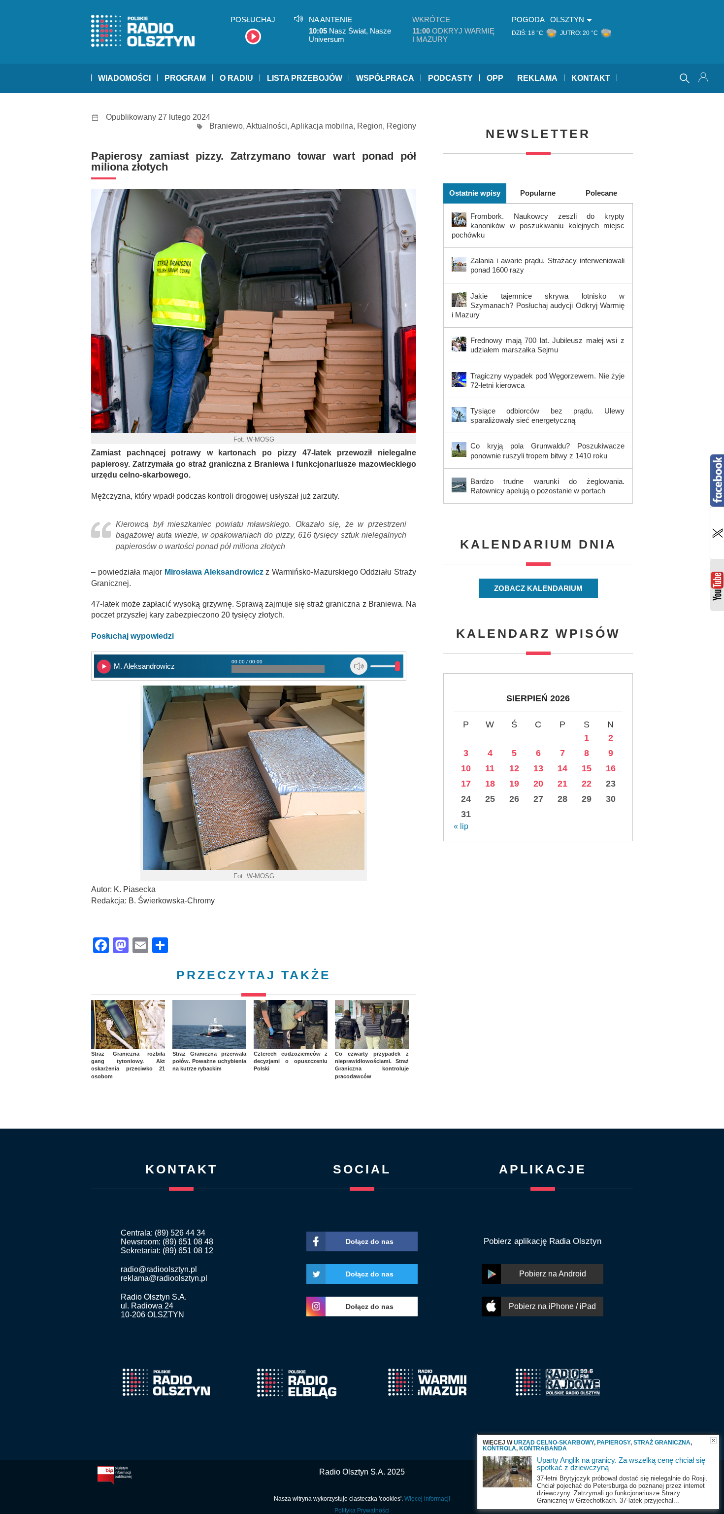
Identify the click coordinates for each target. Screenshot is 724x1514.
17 (466, 784)
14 (562, 768)
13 (538, 768)
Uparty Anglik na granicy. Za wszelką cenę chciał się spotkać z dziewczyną (621, 1464)
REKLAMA (537, 78)
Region (370, 126)
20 (538, 784)
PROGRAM (185, 78)
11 (489, 768)
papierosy (613, 1442)
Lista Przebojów (304, 78)
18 (490, 784)
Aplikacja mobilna (322, 126)
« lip (461, 826)
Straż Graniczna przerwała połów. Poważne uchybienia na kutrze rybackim (209, 1061)
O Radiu (236, 78)
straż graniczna (662, 1442)
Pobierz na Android (552, 1274)
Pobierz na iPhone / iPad (552, 1306)
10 (466, 768)
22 (587, 784)
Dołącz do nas (370, 1241)
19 (514, 784)
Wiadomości (124, 78)
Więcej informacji (427, 1498)
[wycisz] (358, 666)
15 (587, 768)
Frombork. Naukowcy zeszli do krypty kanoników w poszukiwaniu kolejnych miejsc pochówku (538, 225)
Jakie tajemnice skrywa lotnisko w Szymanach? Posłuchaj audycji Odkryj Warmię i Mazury (538, 305)
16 (611, 768)
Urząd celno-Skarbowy (554, 1442)
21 (562, 784)
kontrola (499, 1448)
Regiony (401, 126)
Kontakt (590, 78)
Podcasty (450, 78)
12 (514, 768)
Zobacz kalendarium (538, 588)
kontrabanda (543, 1448)
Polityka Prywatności (362, 1510)
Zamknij (713, 1440)
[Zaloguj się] (704, 78)
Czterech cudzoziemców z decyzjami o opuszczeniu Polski (291, 1061)
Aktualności (266, 126)
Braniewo (226, 126)
